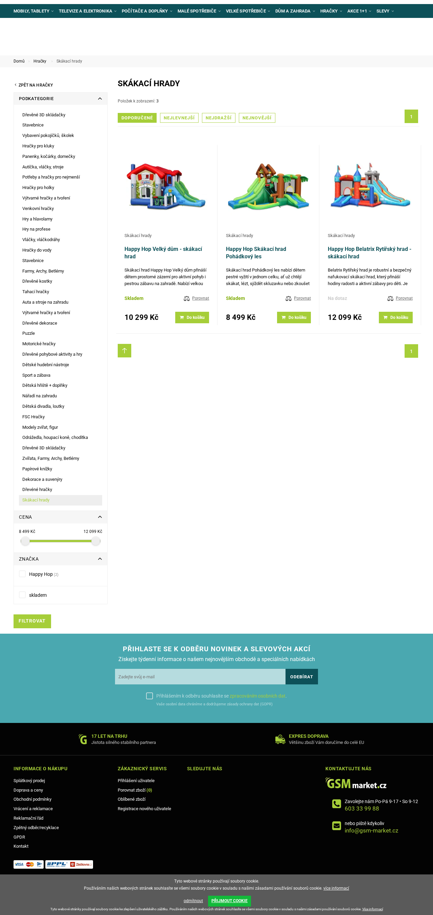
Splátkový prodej (29, 780)
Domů (19, 61)
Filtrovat (32, 621)
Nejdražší (219, 117)
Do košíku (196, 317)
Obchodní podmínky (32, 799)
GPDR (19, 837)
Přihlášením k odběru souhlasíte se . (221, 696)
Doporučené (137, 117)
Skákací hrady (138, 235)
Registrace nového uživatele (144, 808)
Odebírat (301, 676)
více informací (336, 888)
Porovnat (200, 298)
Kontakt (21, 846)
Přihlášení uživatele (136, 780)
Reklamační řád (28, 818)
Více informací (372, 909)
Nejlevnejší (179, 117)
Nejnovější (257, 117)
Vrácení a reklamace (33, 808)
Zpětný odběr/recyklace (36, 827)
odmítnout (193, 900)
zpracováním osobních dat (258, 696)
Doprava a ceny (28, 790)
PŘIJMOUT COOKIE (229, 900)
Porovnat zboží (135, 790)
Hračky (39, 61)
